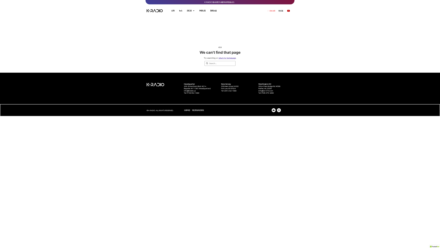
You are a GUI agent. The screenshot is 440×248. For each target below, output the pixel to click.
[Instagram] (279, 110)
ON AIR (272, 11)
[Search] (207, 63)
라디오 (189, 11)
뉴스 (180, 11)
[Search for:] (220, 63)
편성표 (280, 11)
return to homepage (227, 58)
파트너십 (213, 11)
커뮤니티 (202, 11)
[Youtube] (274, 110)
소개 (173, 11)
